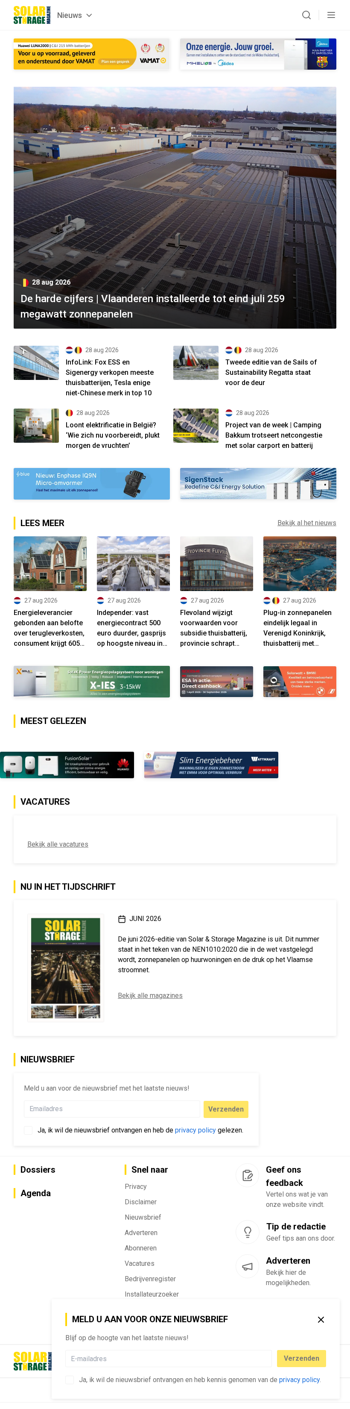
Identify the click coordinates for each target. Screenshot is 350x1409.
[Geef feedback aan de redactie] (247, 1175)
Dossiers (37, 1170)
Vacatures (140, 1263)
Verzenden (301, 1358)
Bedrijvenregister (150, 1279)
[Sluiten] (321, 1320)
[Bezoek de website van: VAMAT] (92, 54)
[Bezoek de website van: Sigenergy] (258, 483)
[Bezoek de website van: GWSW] (216, 681)
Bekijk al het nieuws (306, 523)
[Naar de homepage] (32, 15)
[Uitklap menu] (331, 15)
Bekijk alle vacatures (57, 844)
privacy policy (299, 1380)
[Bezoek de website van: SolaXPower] (92, 681)
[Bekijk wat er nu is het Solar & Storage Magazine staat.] (65, 968)
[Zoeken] (306, 15)
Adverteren (141, 1233)
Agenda (35, 1193)
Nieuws (69, 15)
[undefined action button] (269, 1358)
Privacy (136, 1187)
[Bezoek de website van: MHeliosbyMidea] (258, 54)
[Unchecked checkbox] (69, 1380)
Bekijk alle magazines (150, 995)
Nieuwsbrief (143, 1217)
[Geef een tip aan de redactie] (248, 1232)
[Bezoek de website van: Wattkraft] (211, 765)
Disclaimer (141, 1202)
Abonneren (141, 1248)
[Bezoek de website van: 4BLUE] (92, 483)
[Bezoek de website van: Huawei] (67, 765)
